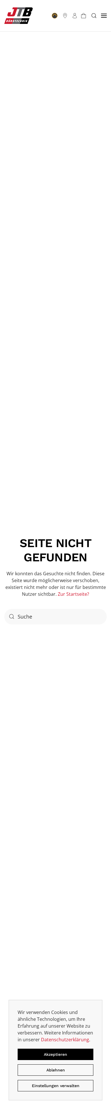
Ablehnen (55, 1070)
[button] (94, 15)
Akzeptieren (55, 1054)
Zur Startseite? (73, 594)
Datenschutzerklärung (65, 1039)
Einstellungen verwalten (55, 1085)
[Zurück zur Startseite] (18, 15)
